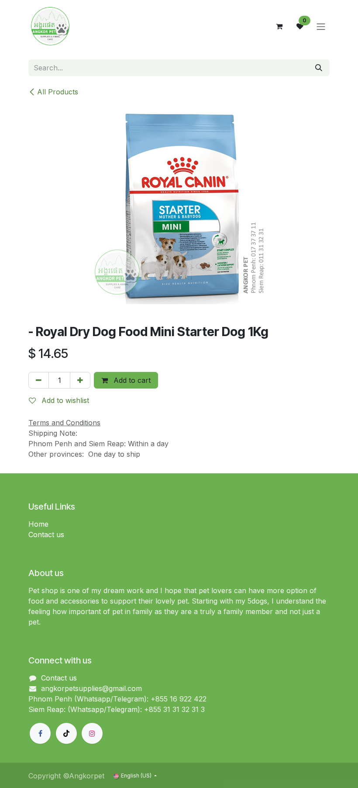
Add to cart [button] (131, 380)
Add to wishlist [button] (64, 400)
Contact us (46, 534)
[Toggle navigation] (321, 26)
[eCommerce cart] (279, 26)
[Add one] (80, 380)
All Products (57, 91)
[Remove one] (38, 380)
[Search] (319, 67)
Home (38, 524)
